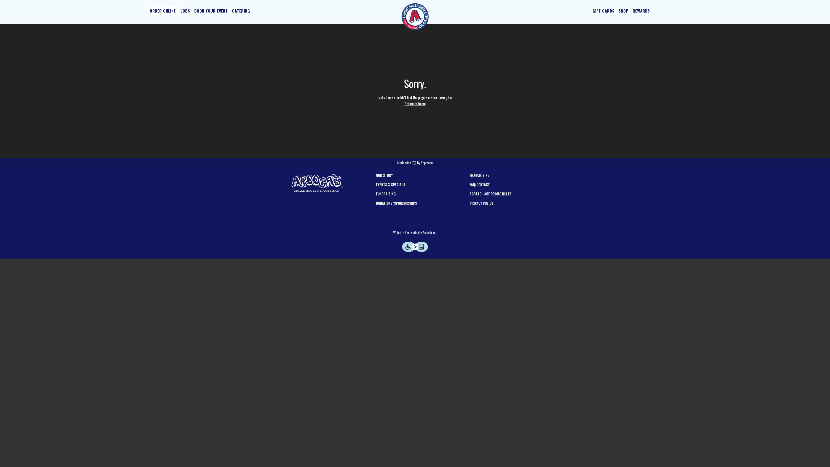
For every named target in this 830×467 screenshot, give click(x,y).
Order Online (163, 11)
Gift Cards (603, 11)
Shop (623, 11)
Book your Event (211, 11)
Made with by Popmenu (218, 162)
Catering (241, 11)
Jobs (185, 11)
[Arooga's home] (415, 16)
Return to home (415, 103)
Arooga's (317, 182)
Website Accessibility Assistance (415, 232)
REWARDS (641, 11)
